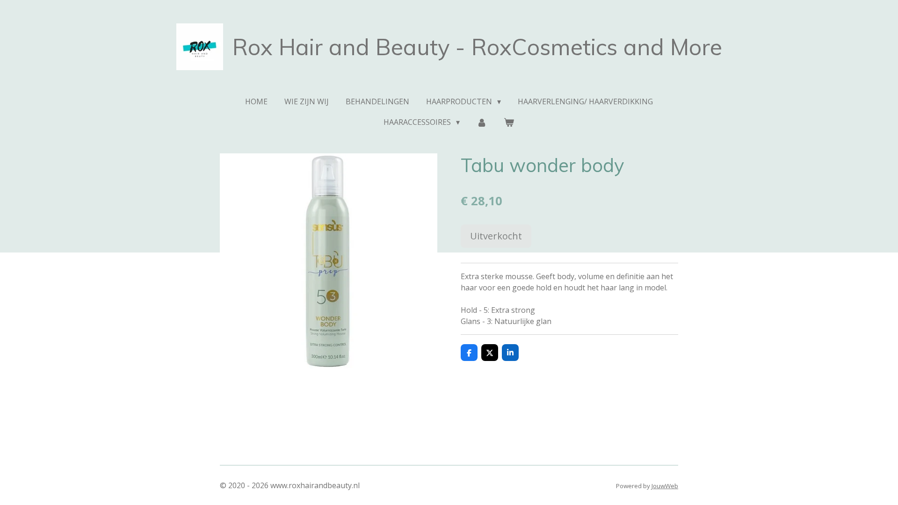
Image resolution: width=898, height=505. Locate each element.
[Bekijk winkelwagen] (509, 122)
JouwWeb (665, 486)
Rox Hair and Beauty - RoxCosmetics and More (477, 47)
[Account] (482, 122)
